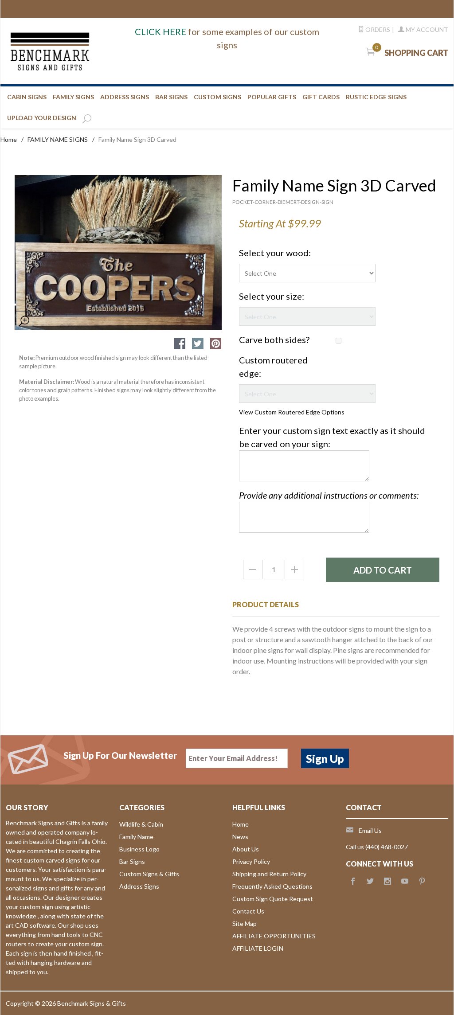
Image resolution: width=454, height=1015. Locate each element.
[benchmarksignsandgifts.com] (76, 51)
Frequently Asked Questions (272, 886)
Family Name (136, 836)
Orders (377, 29)
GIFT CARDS (321, 97)
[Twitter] (370, 881)
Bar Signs (132, 861)
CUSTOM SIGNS (217, 97)
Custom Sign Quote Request (272, 898)
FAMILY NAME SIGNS (57, 139)
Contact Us (248, 911)
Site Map (244, 923)
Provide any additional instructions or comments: (329, 495)
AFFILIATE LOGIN (257, 948)
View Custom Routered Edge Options (291, 412)
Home (8, 139)
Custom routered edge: (273, 367)
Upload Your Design (41, 117)
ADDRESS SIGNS (124, 97)
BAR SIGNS (171, 97)
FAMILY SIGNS (73, 97)
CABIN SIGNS (27, 97)
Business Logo (139, 849)
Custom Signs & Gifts (149, 874)
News (240, 836)
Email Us (370, 830)
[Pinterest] (422, 881)
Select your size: (271, 296)
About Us (245, 849)
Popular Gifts (271, 97)
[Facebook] (353, 881)
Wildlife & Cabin (141, 824)
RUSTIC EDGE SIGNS (376, 97)
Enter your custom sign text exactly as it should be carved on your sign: (332, 437)
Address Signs (139, 886)
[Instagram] (387, 881)
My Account (426, 29)
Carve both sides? (274, 339)
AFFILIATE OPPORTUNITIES (274, 936)
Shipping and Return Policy (269, 874)
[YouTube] (405, 881)
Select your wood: (275, 252)
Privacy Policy (251, 861)
